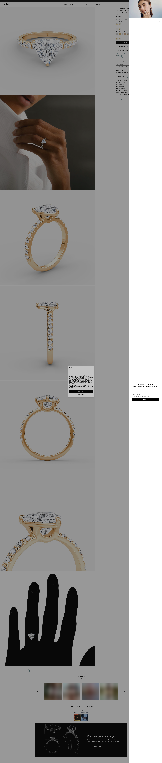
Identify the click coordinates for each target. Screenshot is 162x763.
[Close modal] (81, 381)
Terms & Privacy (146, 396)
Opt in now (145, 399)
